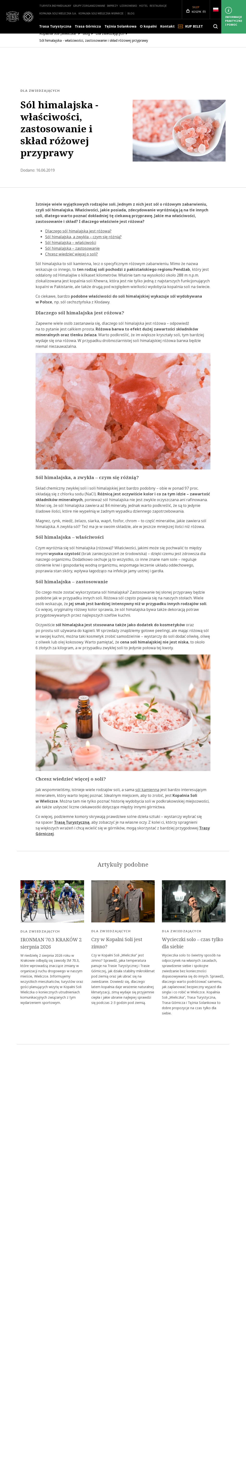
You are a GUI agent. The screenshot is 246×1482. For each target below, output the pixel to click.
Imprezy (112, 6)
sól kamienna (147, 790)
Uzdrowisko (128, 6)
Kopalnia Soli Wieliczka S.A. (58, 13)
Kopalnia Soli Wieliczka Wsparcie (101, 13)
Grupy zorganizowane (89, 6)
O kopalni (148, 26)
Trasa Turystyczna (55, 26)
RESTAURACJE (158, 6)
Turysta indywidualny (55, 6)
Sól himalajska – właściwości (70, 242)
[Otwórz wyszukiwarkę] (215, 26)
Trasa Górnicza (88, 26)
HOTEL (143, 6)
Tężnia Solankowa (120, 26)
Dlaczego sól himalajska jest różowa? (78, 231)
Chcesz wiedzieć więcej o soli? (71, 254)
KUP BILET (194, 26)
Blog (131, 13)
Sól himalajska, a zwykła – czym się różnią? (83, 237)
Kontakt (167, 26)
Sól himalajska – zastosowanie (72, 248)
